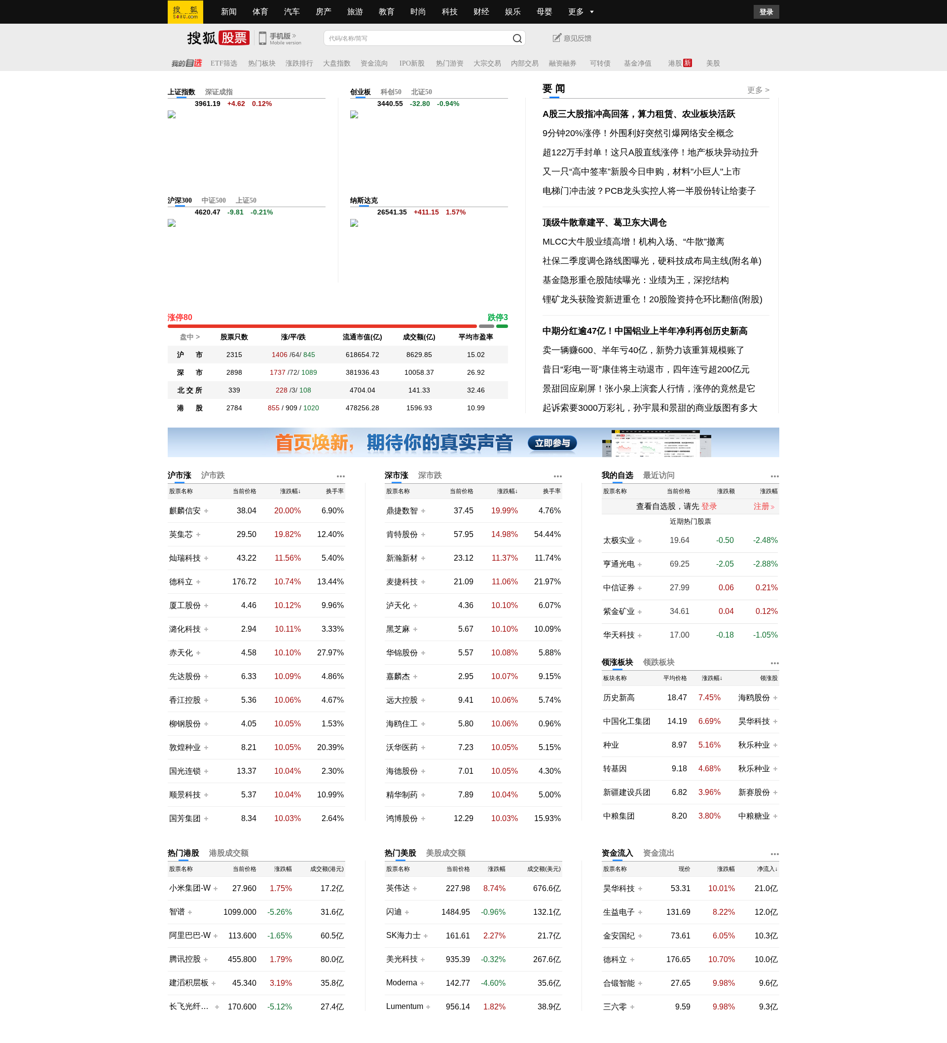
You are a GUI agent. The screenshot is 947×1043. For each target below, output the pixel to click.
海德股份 (402, 771)
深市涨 (396, 475)
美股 (713, 63)
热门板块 (262, 63)
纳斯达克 (364, 200)
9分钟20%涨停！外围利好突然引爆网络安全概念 (638, 133)
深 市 (190, 372)
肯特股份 (402, 534)
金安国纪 (619, 936)
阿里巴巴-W (190, 935)
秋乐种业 (754, 745)
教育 (387, 11)
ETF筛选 (224, 63)
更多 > (758, 90)
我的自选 (617, 475)
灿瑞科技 (185, 558)
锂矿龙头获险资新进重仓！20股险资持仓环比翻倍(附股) (653, 299)
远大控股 (402, 700)
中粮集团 (619, 816)
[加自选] (206, 510)
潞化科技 (185, 629)
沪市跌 (213, 475)
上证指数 (181, 92)
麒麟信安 (185, 510)
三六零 (615, 1007)
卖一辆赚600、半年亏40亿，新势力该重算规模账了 (644, 350)
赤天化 (181, 652)
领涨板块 (617, 662)
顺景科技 (185, 795)
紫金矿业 (619, 611)
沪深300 (180, 200)
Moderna (401, 983)
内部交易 (525, 63)
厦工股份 (185, 605)
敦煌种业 (185, 747)
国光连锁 (185, 771)
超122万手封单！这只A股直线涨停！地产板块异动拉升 (651, 152)
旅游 (355, 11)
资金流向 (374, 63)
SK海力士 (403, 935)
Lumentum (404, 1006)
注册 (761, 506)
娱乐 (513, 11)
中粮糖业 (754, 816)
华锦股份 (402, 652)
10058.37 (419, 372)
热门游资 (450, 63)
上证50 (246, 200)
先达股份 (185, 676)
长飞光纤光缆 (190, 1006)
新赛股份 (754, 792)
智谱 (177, 912)
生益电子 (619, 912)
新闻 (229, 11)
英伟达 (398, 888)
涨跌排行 (299, 63)
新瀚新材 (402, 558)
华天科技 (619, 635)
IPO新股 (412, 63)
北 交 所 (190, 390)
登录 (766, 12)
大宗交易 (487, 63)
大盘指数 (337, 63)
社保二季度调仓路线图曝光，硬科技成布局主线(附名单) (652, 261)
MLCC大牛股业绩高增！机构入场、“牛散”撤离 (634, 242)
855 (274, 408)
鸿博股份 (402, 818)
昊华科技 (754, 721)
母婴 (544, 11)
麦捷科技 (402, 581)
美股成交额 (446, 853)
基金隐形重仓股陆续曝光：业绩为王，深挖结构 (636, 280)
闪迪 (394, 912)
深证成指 (219, 92)
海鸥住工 (402, 723)
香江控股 (185, 700)
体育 (260, 11)
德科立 (181, 581)
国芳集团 (185, 818)
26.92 (476, 372)
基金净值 (638, 63)
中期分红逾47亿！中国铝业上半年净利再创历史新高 (645, 331)
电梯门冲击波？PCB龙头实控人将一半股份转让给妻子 (649, 191)
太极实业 (619, 540)
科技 (450, 11)
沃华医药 (402, 747)
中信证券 (619, 588)
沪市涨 (179, 475)
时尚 (418, 11)
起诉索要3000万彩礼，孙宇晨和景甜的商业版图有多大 (650, 408)
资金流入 (617, 853)
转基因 (615, 768)
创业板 (360, 92)
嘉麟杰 (399, 676)
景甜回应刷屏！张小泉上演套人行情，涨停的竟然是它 (649, 389)
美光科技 (402, 959)
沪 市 (190, 355)
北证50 (421, 92)
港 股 (190, 408)
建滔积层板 (189, 983)
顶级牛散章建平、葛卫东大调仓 (605, 222)
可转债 (600, 63)
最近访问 (659, 475)
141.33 (419, 390)
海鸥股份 (754, 697)
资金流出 (659, 853)
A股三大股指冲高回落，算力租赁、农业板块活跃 (639, 114)
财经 (481, 11)
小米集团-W (190, 888)
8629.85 (419, 355)
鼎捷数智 (402, 510)
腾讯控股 (185, 959)
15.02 (476, 355)
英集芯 (181, 534)
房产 (323, 11)
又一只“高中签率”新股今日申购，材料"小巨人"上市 (642, 172)
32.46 (476, 390)
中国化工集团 (627, 721)
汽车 (292, 11)
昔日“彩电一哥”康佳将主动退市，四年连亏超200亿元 (646, 369)
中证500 (214, 200)
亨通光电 (619, 564)
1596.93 (419, 408)
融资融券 (563, 63)
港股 (675, 63)
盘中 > (190, 337)
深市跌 (430, 475)
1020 (311, 408)
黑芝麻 (399, 629)
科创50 (391, 92)
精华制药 (402, 795)
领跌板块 (659, 662)
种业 (611, 745)
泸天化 (399, 605)
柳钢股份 (185, 723)
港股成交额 (229, 853)
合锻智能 (619, 983)
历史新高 (619, 697)
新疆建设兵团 (627, 792)
